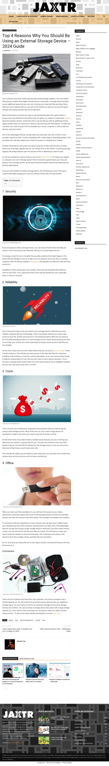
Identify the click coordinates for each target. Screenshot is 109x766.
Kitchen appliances (83, 167)
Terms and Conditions (53, 762)
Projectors (79, 186)
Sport (78, 199)
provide (38, 620)
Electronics (80, 103)
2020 (77, 36)
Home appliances (82, 154)
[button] (104, 17)
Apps (78, 42)
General (79, 135)
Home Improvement (83, 157)
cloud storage (59, 351)
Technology (80, 212)
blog (77, 65)
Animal (78, 39)
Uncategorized (81, 228)
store (43, 620)
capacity (11, 620)
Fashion (79, 109)
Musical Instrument (83, 180)
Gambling (79, 128)
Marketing (79, 170)
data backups (46, 157)
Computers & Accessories (27, 16)
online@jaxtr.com (17, 743)
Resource (79, 189)
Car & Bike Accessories (84, 77)
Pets (77, 183)
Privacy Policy (67, 762)
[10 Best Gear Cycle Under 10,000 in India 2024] (44, 740)
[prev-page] (3, 688)
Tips (77, 215)
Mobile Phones (47, 16)
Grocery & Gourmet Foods (85, 138)
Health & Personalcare (84, 148)
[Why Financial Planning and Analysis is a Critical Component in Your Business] (13, 670)
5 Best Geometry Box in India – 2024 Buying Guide (55, 630)
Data (16, 620)
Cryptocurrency (81, 90)
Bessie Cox (7, 50)
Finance (79, 116)
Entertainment (81, 106)
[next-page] (7, 688)
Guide (78, 141)
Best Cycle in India (82, 55)
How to (78, 160)
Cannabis (79, 71)
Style (77, 208)
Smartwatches (62, 16)
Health (78, 144)
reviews (67, 118)
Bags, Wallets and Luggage (85, 49)
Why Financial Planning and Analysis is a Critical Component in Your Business (12, 681)
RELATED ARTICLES (10, 659)
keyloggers (34, 262)
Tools (78, 218)
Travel (78, 224)
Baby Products (81, 45)
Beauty (78, 52)
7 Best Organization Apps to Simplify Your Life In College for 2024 (17, 630)
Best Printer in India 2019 (85, 58)
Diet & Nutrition (81, 93)
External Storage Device (26, 620)
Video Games (80, 231)
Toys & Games (81, 221)
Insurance (79, 164)
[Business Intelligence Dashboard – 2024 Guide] (59, 670)
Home (11, 16)
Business (79, 68)
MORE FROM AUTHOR (26, 659)
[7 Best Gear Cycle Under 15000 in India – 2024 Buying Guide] (44, 719)
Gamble (79, 125)
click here (56, 613)
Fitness (78, 119)
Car (77, 74)
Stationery (79, 205)
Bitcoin (78, 61)
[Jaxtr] (54, 7)
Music (78, 176)
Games (78, 132)
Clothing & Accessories (84, 84)
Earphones (80, 96)
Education (13, 21)
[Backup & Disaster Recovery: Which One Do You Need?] (36, 670)
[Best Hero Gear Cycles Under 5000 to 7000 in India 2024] (44, 730)
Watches (79, 234)
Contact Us (41, 762)
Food (77, 122)
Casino (78, 80)
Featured (79, 112)
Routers (91, 16)
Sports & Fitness (78, 16)
